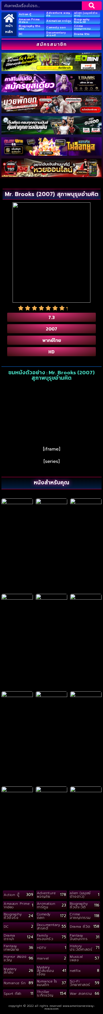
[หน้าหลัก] (9, 18)
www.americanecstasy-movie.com (69, 1007)
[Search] (92, 5)
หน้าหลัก (9, 28)
